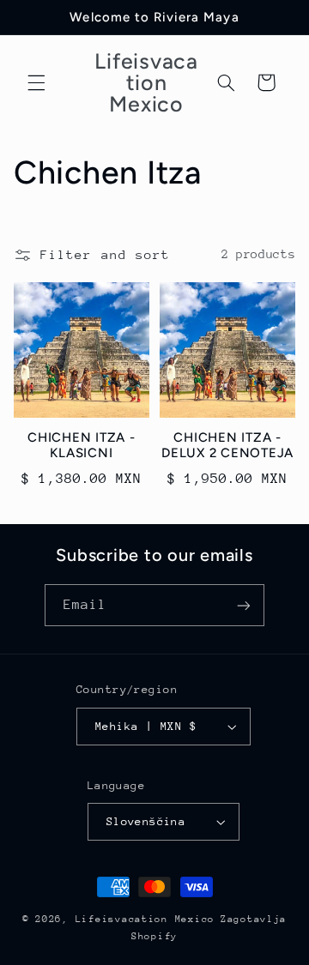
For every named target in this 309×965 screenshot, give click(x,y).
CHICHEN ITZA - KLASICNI (81, 445)
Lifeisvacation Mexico (145, 919)
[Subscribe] (244, 605)
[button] (36, 82)
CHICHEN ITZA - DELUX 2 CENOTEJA (227, 445)
